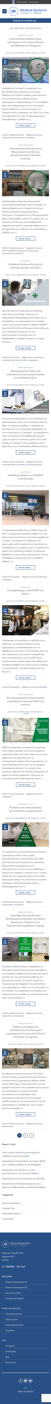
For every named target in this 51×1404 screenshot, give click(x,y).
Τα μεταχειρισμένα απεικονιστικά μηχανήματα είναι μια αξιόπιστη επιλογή (25, 701)
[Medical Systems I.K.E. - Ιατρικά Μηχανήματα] (28, 11)
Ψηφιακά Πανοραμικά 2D (16, 1287)
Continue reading (25, 125)
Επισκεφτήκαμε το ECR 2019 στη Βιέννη (25, 592)
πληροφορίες (33, 360)
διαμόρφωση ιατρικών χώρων (27, 251)
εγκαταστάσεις (7, 137)
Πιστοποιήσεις (22, 2)
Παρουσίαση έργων (25, 35)
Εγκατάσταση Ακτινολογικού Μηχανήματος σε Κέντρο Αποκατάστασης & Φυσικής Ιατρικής (25, 153)
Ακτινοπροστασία (13, 1293)
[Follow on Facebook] (20, 1381)
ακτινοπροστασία (9, 251)
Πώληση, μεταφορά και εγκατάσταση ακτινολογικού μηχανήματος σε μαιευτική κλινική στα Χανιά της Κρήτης (25, 1031)
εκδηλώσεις (43, 577)
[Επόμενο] (31, 1135)
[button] (4, 11)
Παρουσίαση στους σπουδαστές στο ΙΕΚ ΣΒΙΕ (23, 1178)
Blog (7, 1357)
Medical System (38, 53)
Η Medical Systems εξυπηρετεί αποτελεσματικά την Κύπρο (25, 265)
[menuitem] (13, 1)
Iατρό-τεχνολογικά (25, 368)
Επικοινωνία (34, 2)
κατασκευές (18, 253)
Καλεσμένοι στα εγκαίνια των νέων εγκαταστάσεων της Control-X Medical (20, 1171)
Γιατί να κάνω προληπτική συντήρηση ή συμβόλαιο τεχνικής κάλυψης (21, 1154)
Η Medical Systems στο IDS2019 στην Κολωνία (25, 476)
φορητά (39, 464)
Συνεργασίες (8, 1218)
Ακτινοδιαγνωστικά (13, 1314)
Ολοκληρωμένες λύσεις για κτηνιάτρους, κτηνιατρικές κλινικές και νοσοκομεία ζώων (25, 374)
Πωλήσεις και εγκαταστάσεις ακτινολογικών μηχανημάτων (25, 809)
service (30, 357)
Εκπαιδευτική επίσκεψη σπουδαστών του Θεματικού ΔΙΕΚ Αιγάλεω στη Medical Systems (23, 1185)
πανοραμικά (30, 137)
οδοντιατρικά (19, 137)
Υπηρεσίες (9, 1330)
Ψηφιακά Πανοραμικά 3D (16, 1282)
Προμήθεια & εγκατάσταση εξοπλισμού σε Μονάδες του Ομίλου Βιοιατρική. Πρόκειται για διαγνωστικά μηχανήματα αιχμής (25, 920)
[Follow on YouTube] (30, 1381)
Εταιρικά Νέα (25, 261)
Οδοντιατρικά (11, 1319)
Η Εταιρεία (10, 1345)
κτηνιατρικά (30, 464)
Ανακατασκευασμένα (14, 1325)
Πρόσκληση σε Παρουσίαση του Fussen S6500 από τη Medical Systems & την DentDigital (24, 1163)
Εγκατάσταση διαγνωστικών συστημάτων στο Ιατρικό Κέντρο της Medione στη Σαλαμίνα (25, 42)
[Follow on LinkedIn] (25, 1381)
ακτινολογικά (37, 135)
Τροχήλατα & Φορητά (14, 1298)
